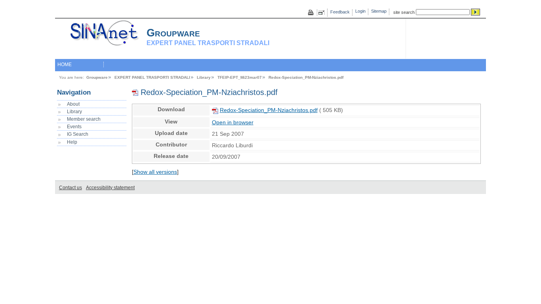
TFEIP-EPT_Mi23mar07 (239, 77)
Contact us (70, 187)
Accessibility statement (110, 187)
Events (74, 126)
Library (204, 77)
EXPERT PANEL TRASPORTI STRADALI (152, 77)
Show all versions (155, 172)
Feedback (340, 12)
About (73, 104)
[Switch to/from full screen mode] (322, 13)
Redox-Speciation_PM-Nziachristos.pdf (306, 77)
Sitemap (379, 11)
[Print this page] (311, 13)
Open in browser (232, 122)
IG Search (77, 134)
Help (72, 142)
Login (360, 11)
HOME (64, 64)
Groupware (97, 77)
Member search (84, 119)
